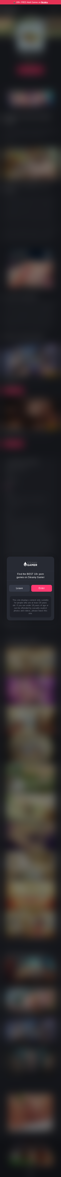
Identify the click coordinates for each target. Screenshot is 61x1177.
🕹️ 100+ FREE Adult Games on (30, 2)
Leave (19, 588)
